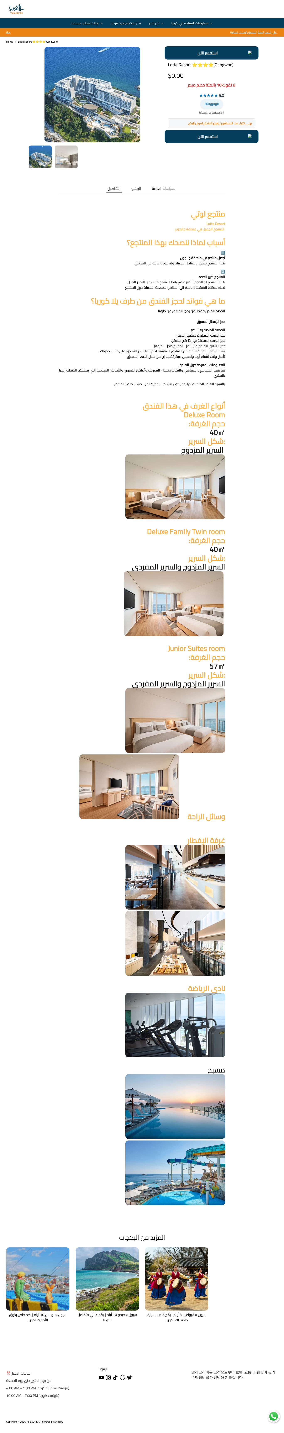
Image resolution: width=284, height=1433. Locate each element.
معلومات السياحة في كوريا (190, 23)
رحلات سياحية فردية (124, 23)
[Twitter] (129, 1377)
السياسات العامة (164, 188)
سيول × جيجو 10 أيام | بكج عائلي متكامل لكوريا (107, 1317)
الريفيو (211, 104)
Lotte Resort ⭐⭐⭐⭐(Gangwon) (38, 42)
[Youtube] (101, 1377)
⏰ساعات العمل (18, 1373)
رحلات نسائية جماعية (85, 23)
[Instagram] (108, 1377)
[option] (142, 32)
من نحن (154, 23)
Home (9, 42)
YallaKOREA (32, 1421)
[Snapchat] (122, 1377)
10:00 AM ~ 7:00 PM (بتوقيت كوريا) (32, 1395)
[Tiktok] (115, 1377)
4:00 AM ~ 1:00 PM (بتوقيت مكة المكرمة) (37, 1388)
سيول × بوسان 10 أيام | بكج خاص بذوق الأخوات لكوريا (38, 1317)
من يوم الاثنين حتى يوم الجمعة (29, 1380)
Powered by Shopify (52, 1421)
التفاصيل (114, 188)
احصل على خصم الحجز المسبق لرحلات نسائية (142, 32)
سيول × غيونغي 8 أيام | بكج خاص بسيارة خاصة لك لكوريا (176, 1317)
